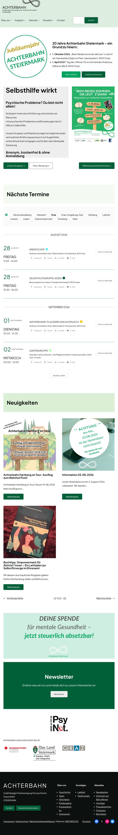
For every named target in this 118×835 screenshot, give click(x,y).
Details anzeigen (105, 252)
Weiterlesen (15, 497)
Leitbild (81, 792)
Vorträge (100, 803)
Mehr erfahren (71, 74)
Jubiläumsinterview (93, 74)
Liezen (26, 219)
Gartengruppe (38, 350)
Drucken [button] (86, 821)
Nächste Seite (105, 598)
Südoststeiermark (43, 219)
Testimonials (84, 796)
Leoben (14, 219)
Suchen (91, 20)
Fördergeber (65, 803)
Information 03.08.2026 (78, 474)
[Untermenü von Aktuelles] (53, 20)
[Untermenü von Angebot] (24, 20)
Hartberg (92, 215)
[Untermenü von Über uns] (11, 20)
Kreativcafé (36, 249)
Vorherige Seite (13, 598)
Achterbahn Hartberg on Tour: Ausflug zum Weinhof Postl (28, 476)
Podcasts (101, 810)
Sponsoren (64, 814)
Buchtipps (101, 814)
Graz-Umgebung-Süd (72, 215)
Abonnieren (59, 694)
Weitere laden (59, 376)
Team (61, 796)
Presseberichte (103, 806)
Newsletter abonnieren (28, 808)
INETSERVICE (71, 821)
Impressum (8, 821)
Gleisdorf (41, 215)
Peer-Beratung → (41, 165)
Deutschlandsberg (22, 215)
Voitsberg (62, 219)
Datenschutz (22, 821)
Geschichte (64, 792)
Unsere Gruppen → (16, 165)
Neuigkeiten (102, 792)
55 (64, 598)
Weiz (75, 219)
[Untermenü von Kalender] (38, 20)
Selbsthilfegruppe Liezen (45, 278)
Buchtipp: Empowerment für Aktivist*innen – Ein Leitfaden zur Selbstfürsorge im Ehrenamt (24, 565)
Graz (53, 215)
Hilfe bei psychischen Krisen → (96, 165)
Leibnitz (106, 215)
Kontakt (9, 808)
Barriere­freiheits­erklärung (42, 821)
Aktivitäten (64, 799)
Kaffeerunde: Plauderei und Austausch (54, 321)
